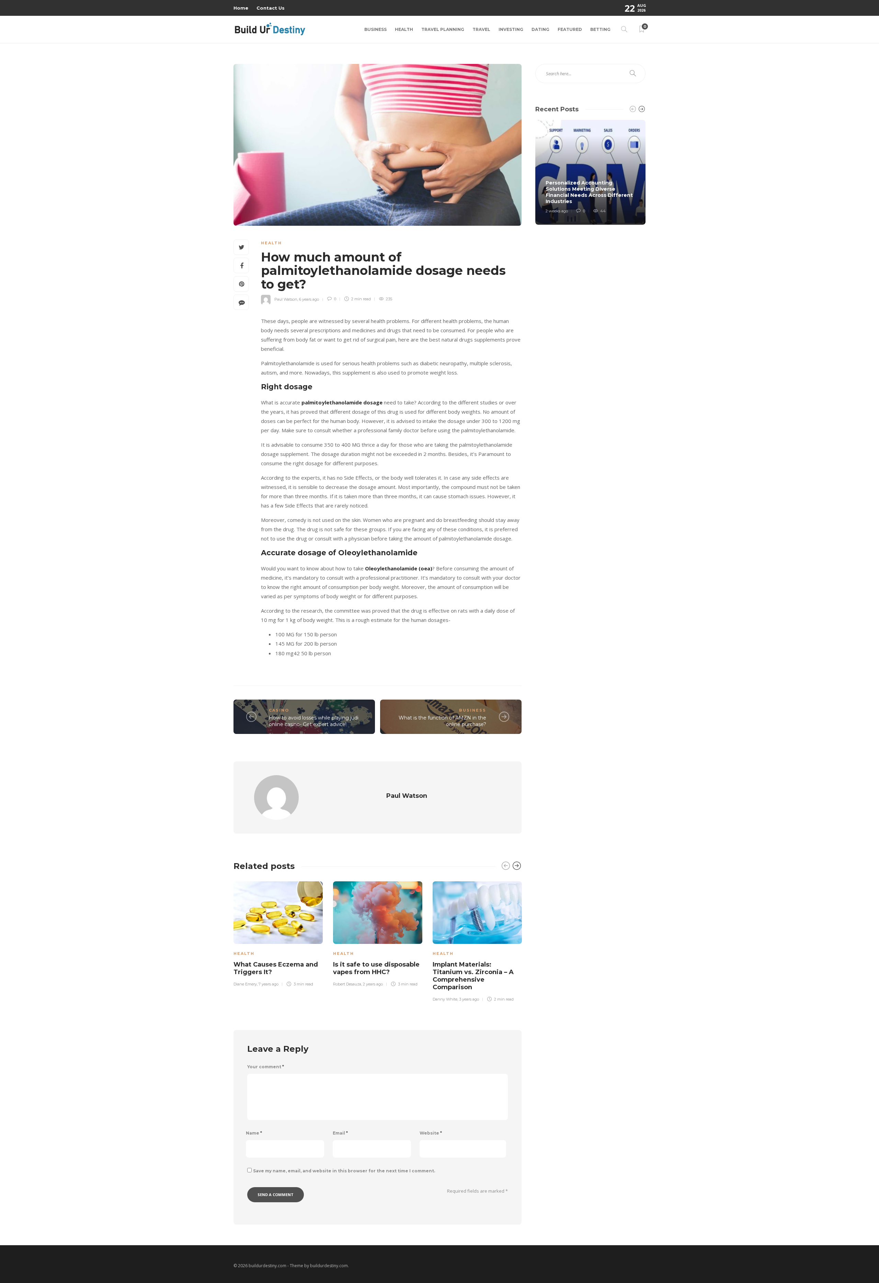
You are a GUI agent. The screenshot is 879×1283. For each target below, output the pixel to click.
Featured (570, 29)
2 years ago (373, 984)
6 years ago (309, 299)
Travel (481, 29)
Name (254, 1133)
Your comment (265, 1066)
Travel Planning (442, 29)
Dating (540, 29)
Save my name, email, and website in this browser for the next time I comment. (344, 1170)
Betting (600, 29)
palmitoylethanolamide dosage (342, 402)
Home (240, 8)
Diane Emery (245, 984)
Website (431, 1133)
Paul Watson (285, 299)
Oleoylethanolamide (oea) (398, 568)
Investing (511, 29)
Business (375, 29)
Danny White (445, 999)
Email (340, 1133)
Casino (279, 710)
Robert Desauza (347, 984)
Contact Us (270, 8)
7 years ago (268, 984)
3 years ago (469, 999)
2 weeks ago (557, 211)
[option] (278, 933)
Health (404, 29)
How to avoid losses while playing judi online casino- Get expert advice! (313, 721)
